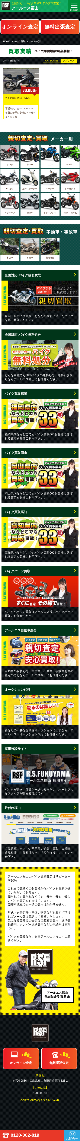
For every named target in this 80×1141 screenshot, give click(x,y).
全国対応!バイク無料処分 (23, 334)
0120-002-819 (25, 1135)
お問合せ (72, 1138)
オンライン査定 (19, 26)
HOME (6, 41)
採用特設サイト (16, 748)
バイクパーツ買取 (17, 571)
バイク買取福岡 (16, 393)
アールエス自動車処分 (21, 630)
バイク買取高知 (16, 512)
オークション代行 (17, 689)
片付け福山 (13, 808)
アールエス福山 (25, 8)
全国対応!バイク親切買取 (23, 275)
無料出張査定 (60, 26)
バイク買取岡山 (16, 453)
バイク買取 (19, 41)
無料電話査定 (59, 1063)
